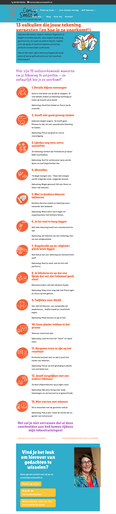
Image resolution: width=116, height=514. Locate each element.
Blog (48, 17)
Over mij (58, 17)
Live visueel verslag (69, 10)
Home (34, 10)
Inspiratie (36, 17)
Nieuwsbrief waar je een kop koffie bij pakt (37, 503)
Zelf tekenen (87, 10)
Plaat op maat (47, 10)
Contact (69, 17)
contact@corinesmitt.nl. (31, 478)
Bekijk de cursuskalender (32, 493)
